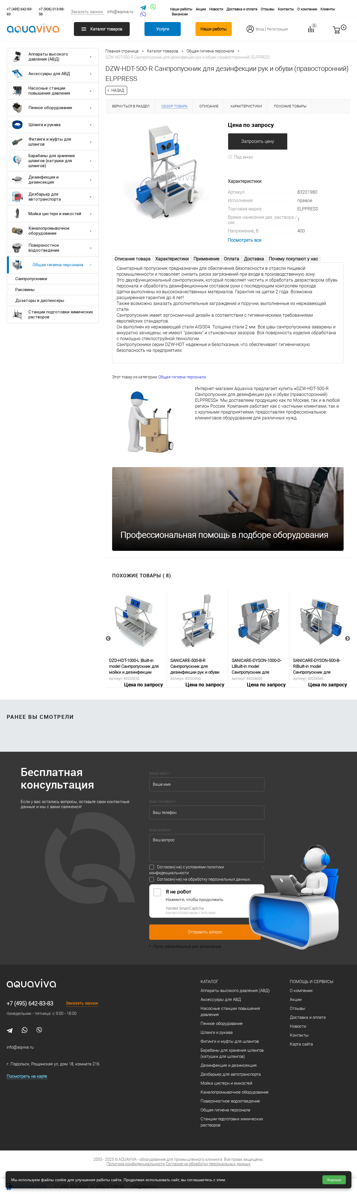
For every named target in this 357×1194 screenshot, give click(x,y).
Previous (108, 639)
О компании (307, 9)
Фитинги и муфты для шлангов (49, 142)
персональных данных (229, 879)
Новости (216, 9)
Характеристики (172, 258)
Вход (260, 29)
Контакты (286, 9)
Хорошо (334, 1180)
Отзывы (267, 9)
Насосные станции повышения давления (49, 91)
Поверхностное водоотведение (43, 248)
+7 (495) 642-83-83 (30, 1003)
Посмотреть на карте (27, 1076)
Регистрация (277, 29)
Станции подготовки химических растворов (60, 314)
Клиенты (327, 9)
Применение (206, 258)
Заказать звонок (87, 11)
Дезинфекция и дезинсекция (43, 180)
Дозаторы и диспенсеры (39, 300)
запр (346, 32)
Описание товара (133, 258)
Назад (117, 90)
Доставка (254, 258)
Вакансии (180, 14)
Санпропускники (31, 278)
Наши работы (181, 9)
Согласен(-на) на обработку (203, 879)
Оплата (231, 258)
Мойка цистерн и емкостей (54, 213)
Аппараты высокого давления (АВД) (48, 57)
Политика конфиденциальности (136, 1164)
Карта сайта (301, 1044)
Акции (201, 9)
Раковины (25, 289)
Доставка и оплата (241, 9)
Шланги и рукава (44, 124)
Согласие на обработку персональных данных (208, 1164)
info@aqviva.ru (120, 11)
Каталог (209, 981)
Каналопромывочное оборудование (48, 231)
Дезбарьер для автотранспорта (44, 197)
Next (347, 639)
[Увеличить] (166, 171)
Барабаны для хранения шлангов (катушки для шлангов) (51, 160)
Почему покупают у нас (293, 258)
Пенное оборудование (50, 107)
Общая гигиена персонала (58, 264)
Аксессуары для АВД (49, 73)
